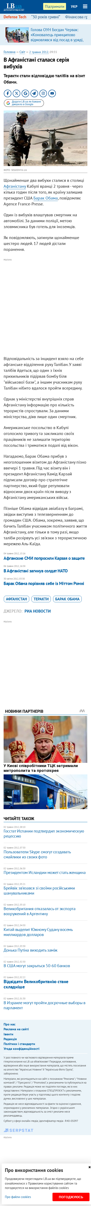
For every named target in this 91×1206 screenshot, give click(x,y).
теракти (41, 599)
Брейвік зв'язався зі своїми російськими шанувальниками (39, 890)
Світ (22, 52)
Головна (9, 52)
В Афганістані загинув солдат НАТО (36, 571)
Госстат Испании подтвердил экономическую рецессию (44, 833)
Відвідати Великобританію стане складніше (36, 984)
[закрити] (89, 1167)
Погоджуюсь (71, 1197)
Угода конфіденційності (21, 1048)
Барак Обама (45, 198)
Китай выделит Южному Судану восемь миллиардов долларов (38, 932)
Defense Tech (15, 16)
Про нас (9, 1024)
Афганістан (16, 599)
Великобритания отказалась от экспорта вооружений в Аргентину (39, 911)
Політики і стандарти (19, 1044)
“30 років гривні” (45, 16)
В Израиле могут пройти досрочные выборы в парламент (44, 1005)
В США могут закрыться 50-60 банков (37, 965)
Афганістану (15, 186)
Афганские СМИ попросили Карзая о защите (44, 558)
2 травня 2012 (38, 52)
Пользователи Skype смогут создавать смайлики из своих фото (37, 854)
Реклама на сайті (16, 1029)
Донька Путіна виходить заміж (30, 950)
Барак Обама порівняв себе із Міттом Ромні (44, 583)
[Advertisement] (45, 307)
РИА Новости (38, 611)
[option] (45, 34)
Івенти (8, 1034)
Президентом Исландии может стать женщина (44, 872)
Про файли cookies (18, 1197)
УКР (74, 6)
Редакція (10, 1039)
